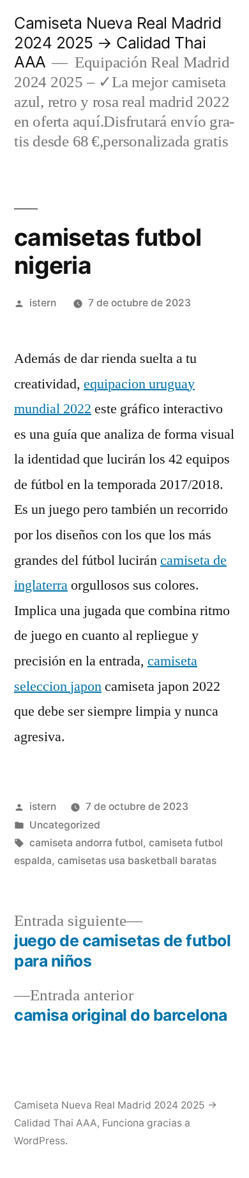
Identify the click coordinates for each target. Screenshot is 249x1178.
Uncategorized (64, 825)
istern (42, 303)
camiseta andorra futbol (86, 843)
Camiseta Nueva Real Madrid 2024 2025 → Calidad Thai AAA (117, 42)
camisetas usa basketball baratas (136, 861)
